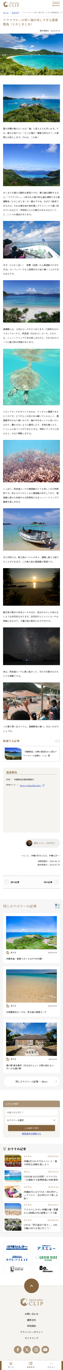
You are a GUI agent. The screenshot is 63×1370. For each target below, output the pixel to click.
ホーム (11, 1366)
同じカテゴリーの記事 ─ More (31, 1081)
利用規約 (31, 1325)
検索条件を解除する (31, 1133)
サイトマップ (31, 1338)
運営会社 (31, 1320)
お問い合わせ (31, 1313)
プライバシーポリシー (31, 1332)
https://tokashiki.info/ (30, 785)
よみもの (31, 1366)
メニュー (51, 1366)
